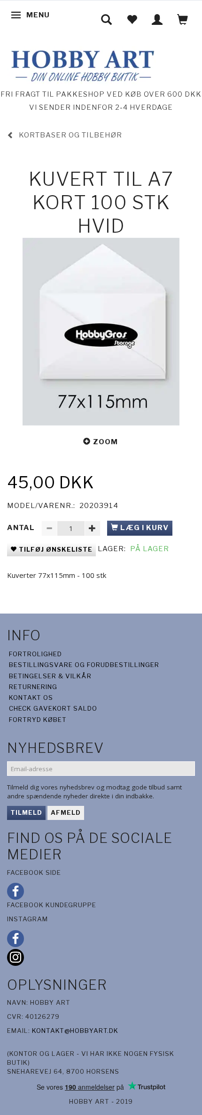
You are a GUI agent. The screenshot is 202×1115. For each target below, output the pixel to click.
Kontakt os (31, 697)
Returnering (33, 686)
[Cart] (182, 19)
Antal (22, 527)
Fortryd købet (38, 719)
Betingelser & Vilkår (50, 676)
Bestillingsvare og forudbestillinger (84, 664)
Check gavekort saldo (53, 708)
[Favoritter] (132, 19)
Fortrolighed (35, 654)
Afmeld (66, 812)
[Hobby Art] (81, 64)
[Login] (157, 19)
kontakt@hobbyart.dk (75, 1030)
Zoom (105, 442)
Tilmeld (26, 812)
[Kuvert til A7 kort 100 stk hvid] (101, 331)
